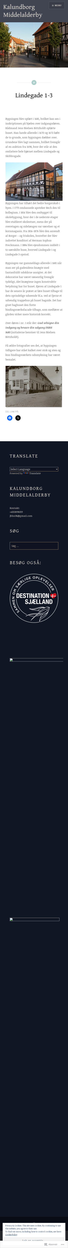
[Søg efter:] (34, 546)
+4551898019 (16, 511)
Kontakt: (15, 508)
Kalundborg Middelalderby (22, 11)
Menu (58, 5)
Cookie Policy (11, 1234)
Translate (35, 473)
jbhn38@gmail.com (21, 515)
